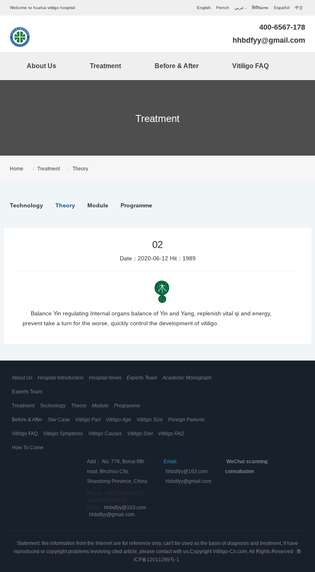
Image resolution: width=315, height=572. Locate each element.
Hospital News (105, 378)
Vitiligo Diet (140, 433)
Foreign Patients (186, 420)
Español (282, 7)
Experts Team (142, 378)
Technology (26, 205)
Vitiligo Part (87, 420)
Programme (136, 205)
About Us (41, 65)
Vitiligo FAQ (250, 65)
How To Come (27, 447)
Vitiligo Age (118, 420)
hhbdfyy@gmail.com (269, 40)
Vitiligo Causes (105, 433)
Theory (80, 169)
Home (16, 169)
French (222, 7)
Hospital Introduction (61, 378)
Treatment (105, 65)
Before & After (177, 65)
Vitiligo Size (150, 420)
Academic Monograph (187, 378)
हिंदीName (260, 7)
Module (97, 205)
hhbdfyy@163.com (125, 507)
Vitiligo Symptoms (63, 433)
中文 (299, 7)
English (204, 7)
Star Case (59, 420)
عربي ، (241, 7)
